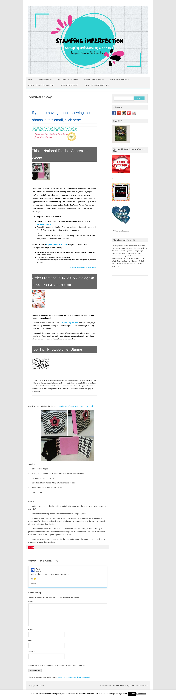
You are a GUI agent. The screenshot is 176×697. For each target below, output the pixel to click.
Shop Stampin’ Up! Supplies (94, 80)
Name (31, 629)
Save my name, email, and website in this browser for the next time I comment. (57, 665)
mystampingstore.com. (45, 224)
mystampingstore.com (56, 244)
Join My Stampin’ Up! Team (119, 80)
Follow (114, 179)
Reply (33, 583)
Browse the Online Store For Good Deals (83, 267)
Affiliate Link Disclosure (121, 231)
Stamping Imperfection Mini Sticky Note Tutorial (75, 406)
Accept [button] (132, 693)
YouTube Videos (45, 80)
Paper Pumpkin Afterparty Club (97, 85)
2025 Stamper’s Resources (69, 85)
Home (30, 80)
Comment (32, 601)
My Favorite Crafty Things (68, 80)
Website (31, 651)
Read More (141, 694)
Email (31, 640)
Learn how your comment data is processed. (74, 677)
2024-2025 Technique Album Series (41, 85)
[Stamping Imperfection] (88, 73)
